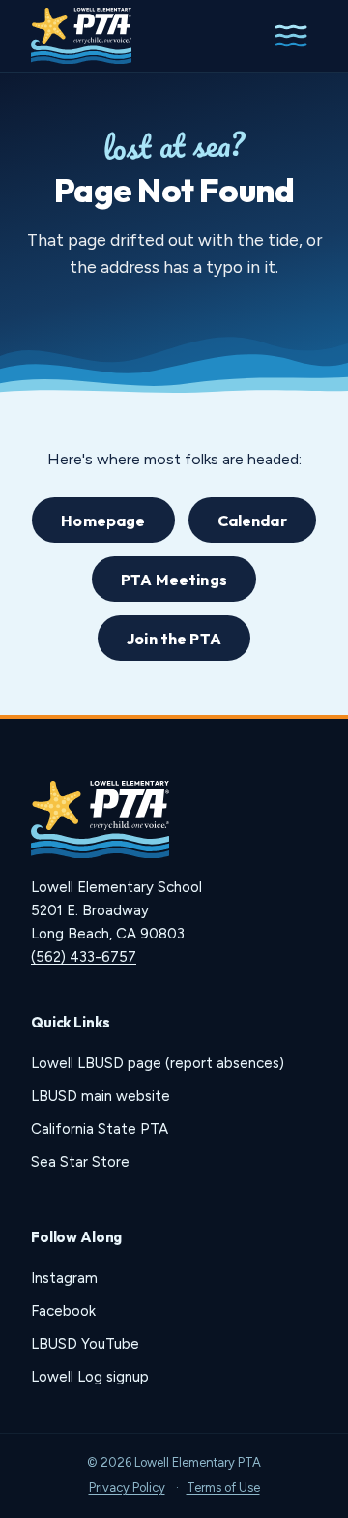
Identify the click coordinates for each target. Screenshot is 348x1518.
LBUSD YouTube (85, 1344)
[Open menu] (291, 36)
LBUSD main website (100, 1096)
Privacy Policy (127, 1487)
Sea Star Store (80, 1162)
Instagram (64, 1278)
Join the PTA (174, 638)
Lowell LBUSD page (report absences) (157, 1063)
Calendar (252, 520)
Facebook (63, 1311)
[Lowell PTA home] (81, 36)
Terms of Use (223, 1487)
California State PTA (99, 1129)
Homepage (103, 520)
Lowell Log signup (90, 1376)
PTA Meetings (174, 579)
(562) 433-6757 (83, 957)
